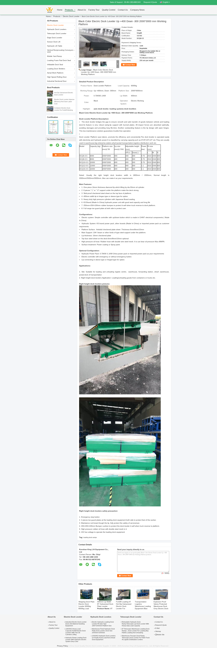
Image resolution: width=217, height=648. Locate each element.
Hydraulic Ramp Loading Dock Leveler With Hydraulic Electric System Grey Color (75, 639)
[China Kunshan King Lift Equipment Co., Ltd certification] (53, 127)
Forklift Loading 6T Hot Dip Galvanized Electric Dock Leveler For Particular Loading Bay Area (123, 607)
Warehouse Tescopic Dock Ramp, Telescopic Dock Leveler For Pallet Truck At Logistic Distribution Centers (136, 637)
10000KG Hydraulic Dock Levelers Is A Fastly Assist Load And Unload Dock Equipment (104, 637)
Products (69, 10)
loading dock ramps (90, 537)
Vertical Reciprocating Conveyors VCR (60, 51)
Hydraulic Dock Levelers (56, 29)
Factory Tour (93, 10)
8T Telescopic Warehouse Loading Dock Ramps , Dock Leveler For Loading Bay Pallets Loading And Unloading (135, 631)
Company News (137, 10)
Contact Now (130, 65)
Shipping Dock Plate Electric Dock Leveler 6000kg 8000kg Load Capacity (86, 606)
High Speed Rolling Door (57, 77)
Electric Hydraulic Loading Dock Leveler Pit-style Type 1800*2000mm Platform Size (103, 624)
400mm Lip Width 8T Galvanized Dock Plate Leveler (105, 604)
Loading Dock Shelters (56, 69)
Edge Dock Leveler (54, 38)
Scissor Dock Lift (53, 42)
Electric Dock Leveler (71, 16)
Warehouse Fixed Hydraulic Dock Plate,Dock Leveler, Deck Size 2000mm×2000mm (103, 631)
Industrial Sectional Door (57, 81)
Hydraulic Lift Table (54, 46)
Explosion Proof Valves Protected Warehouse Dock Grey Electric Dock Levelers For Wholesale (161, 607)
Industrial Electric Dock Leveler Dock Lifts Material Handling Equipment (76, 624)
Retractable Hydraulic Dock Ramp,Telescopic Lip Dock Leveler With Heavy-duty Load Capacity (135, 624)
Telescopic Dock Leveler (56, 33)
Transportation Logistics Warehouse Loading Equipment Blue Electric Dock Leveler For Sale (143, 607)
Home (59, 10)
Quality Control (108, 10)
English (166, 2)
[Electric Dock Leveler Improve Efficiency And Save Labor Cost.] (50, 101)
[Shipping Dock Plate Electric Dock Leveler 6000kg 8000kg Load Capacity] (86, 594)
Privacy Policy (62, 646)
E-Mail (157, 628)
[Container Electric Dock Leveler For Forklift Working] (50, 109)
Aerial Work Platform (55, 73)
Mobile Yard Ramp (54, 56)
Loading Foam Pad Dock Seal (59, 60)
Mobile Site (160, 635)
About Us (82, 10)
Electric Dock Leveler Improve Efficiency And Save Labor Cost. (64, 102)
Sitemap (158, 631)
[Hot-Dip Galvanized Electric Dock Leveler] (50, 93)
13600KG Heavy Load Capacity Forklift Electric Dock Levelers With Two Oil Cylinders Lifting (75, 631)
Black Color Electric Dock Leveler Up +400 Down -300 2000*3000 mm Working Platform (98, 72)
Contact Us (123, 10)
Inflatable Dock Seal (55, 65)
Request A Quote (150, 2)
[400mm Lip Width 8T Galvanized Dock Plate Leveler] (105, 594)
